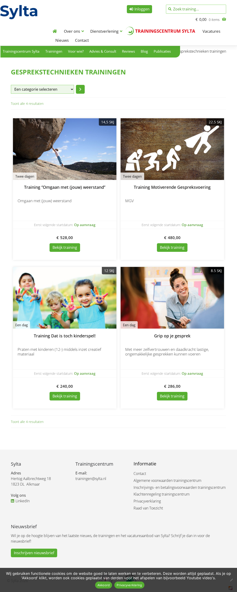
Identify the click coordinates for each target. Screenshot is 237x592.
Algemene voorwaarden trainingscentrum (167, 480)
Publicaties (162, 51)
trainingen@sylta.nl (90, 478)
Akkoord (103, 585)
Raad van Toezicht (148, 508)
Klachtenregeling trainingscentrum (162, 494)
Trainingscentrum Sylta (165, 31)
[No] (231, 580)
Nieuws (62, 40)
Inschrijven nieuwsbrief (34, 552)
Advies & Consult (102, 51)
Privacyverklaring (147, 501)
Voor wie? (76, 51)
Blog (144, 51)
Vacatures (211, 31)
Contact (82, 40)
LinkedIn (23, 500)
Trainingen (53, 51)
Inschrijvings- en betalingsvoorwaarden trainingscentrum (180, 487)
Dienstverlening (104, 31)
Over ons (72, 31)
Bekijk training (65, 247)
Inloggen (142, 9)
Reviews (128, 51)
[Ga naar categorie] (80, 89)
